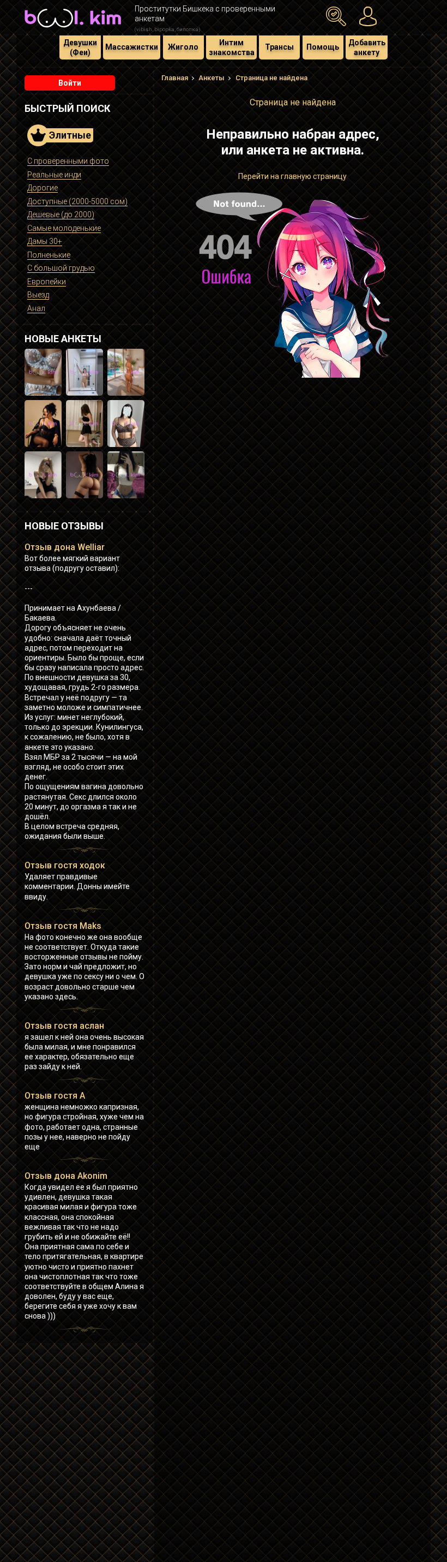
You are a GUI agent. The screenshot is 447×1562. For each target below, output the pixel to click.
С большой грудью (61, 268)
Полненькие (48, 255)
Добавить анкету (366, 47)
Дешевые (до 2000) (60, 214)
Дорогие (42, 187)
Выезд (38, 294)
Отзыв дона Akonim (66, 1176)
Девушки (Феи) (80, 47)
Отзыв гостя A (55, 1095)
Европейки (46, 281)
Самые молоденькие (64, 228)
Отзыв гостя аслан (64, 1026)
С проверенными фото (68, 161)
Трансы (279, 47)
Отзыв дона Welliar (65, 547)
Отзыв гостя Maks (63, 926)
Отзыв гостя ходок (65, 865)
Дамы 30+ (44, 241)
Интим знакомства (232, 47)
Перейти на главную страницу (292, 176)
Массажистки (131, 47)
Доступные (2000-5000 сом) (77, 201)
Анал (36, 308)
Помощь (322, 47)
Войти (69, 83)
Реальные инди (54, 174)
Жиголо (183, 47)
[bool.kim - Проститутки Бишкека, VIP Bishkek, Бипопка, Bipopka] (73, 28)
